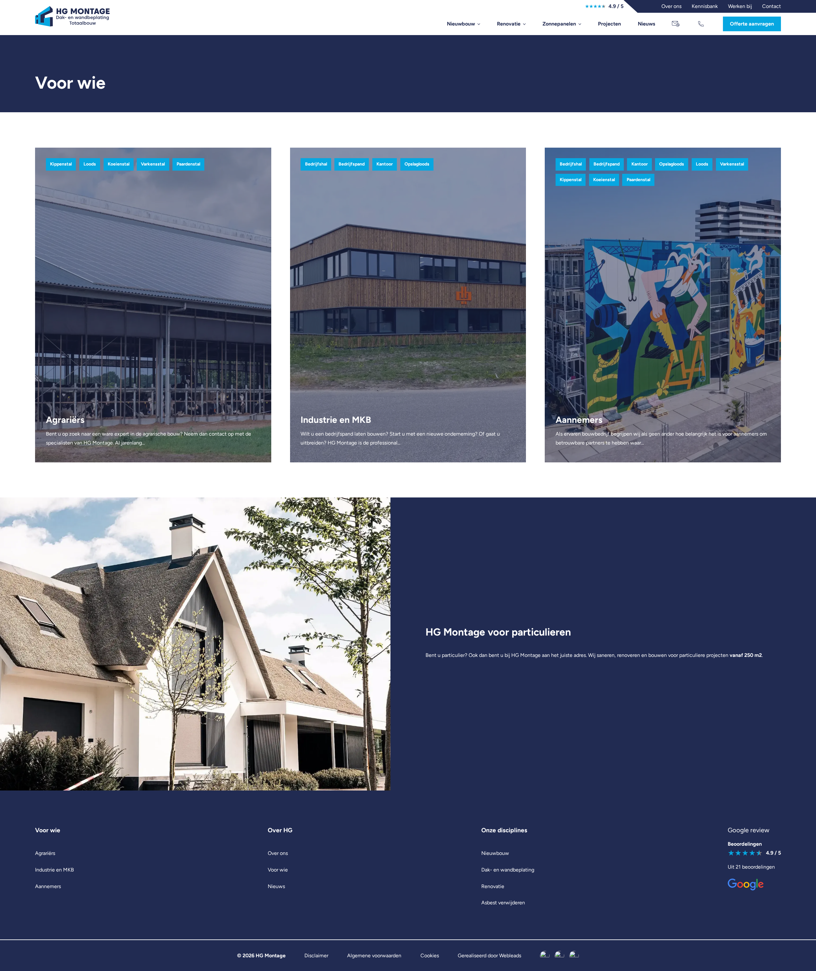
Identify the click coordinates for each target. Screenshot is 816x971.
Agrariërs (45, 853)
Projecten (609, 24)
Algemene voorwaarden (374, 956)
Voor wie (278, 870)
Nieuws (646, 24)
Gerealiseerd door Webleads (489, 956)
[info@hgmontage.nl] (676, 24)
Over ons (278, 853)
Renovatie (509, 24)
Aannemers (48, 886)
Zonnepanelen (559, 24)
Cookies (429, 956)
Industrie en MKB (54, 870)
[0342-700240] (701, 24)
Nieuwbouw (461, 24)
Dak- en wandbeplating (507, 870)
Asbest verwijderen (503, 903)
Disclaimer (316, 956)
